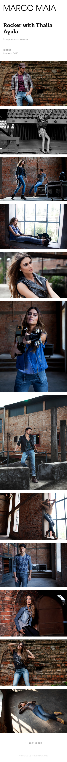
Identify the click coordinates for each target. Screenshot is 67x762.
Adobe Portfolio (40, 755)
